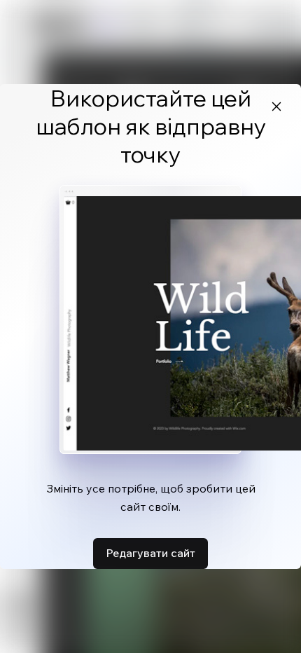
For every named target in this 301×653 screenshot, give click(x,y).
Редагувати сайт (150, 553)
